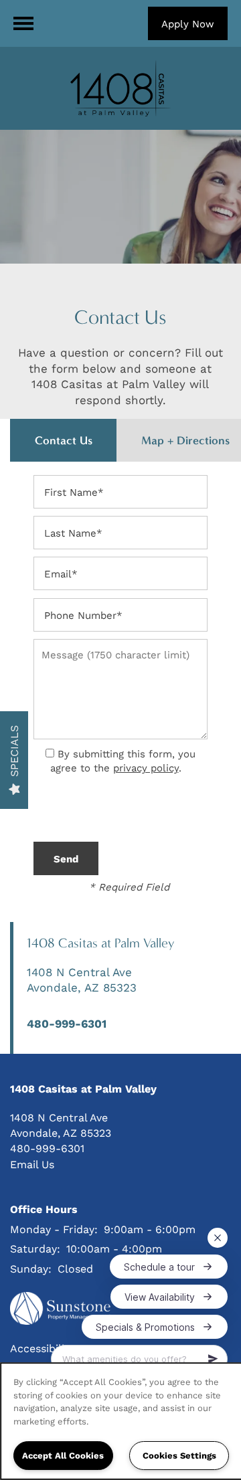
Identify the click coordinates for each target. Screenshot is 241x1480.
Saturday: (35, 1248)
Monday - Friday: (54, 1228)
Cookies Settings (179, 1455)
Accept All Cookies (63, 1455)
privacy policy (146, 767)
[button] (188, 23)
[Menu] (23, 23)
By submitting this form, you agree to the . (123, 760)
